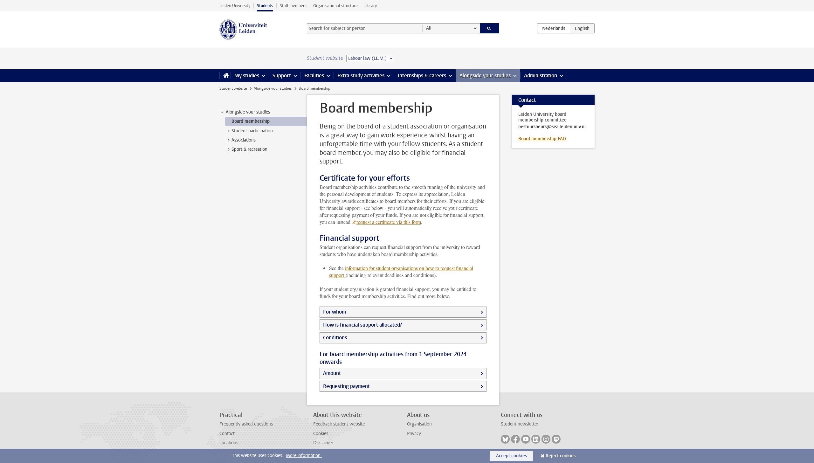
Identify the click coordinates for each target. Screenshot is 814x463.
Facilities (314, 75)
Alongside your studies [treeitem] (248, 112)
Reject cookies (561, 456)
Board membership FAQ (542, 139)
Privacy (414, 434)
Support (281, 75)
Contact (227, 434)
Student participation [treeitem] (252, 131)
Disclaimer (323, 443)
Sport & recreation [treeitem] (249, 149)
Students (265, 5)
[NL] (553, 28)
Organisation (419, 424)
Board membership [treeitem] (250, 121)
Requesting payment (346, 386)
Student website (233, 88)
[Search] (490, 28)
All (428, 28)
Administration (540, 75)
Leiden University (234, 5)
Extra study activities (360, 75)
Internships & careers (422, 75)
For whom (334, 311)
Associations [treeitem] (243, 140)
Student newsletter (519, 424)
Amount (332, 373)
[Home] (225, 75)
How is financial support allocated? (362, 324)
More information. (304, 456)
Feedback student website (339, 424)
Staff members (293, 5)
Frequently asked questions (246, 424)
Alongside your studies (485, 75)
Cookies (320, 434)
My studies (246, 75)
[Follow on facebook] (515, 439)
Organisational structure (335, 5)
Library (370, 5)
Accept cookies (511, 456)
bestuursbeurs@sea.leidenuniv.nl (552, 127)
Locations (228, 443)
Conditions (335, 337)
